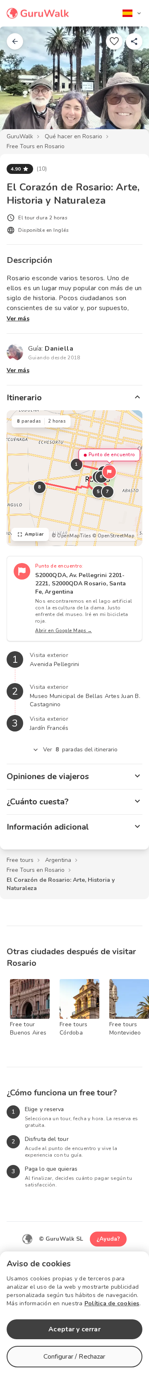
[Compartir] (134, 41)
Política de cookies (111, 1303)
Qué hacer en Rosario (73, 136)
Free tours (20, 860)
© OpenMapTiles (71, 536)
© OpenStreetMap (113, 536)
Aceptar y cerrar (74, 1329)
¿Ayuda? (108, 1239)
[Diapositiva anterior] (19, 84)
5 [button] (98, 491)
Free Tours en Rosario (36, 146)
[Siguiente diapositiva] (129, 84)
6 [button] (101, 477)
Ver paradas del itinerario (80, 749)
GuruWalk (20, 136)
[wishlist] (114, 41)
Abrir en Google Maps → (63, 631)
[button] (109, 471)
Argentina (58, 860)
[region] (74, 478)
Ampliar (34, 534)
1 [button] (76, 464)
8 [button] (39, 487)
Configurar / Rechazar (74, 1356)
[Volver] (15, 41)
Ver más (18, 318)
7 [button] (107, 491)
